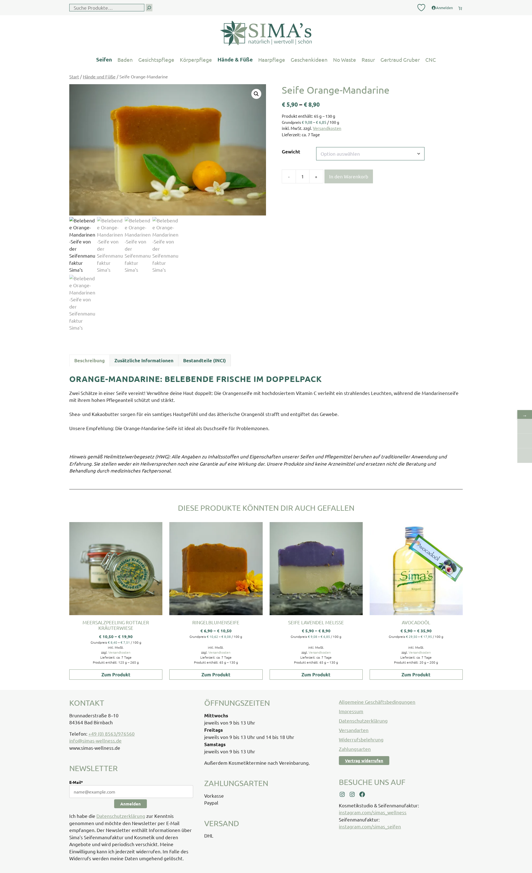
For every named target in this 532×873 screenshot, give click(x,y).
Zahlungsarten (355, 749)
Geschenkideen (309, 59)
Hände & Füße (235, 59)
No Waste (344, 59)
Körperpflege (196, 59)
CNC (430, 59)
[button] (256, 94)
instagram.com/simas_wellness (372, 812)
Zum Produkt (116, 674)
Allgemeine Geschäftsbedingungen (377, 702)
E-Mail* (76, 782)
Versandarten (354, 730)
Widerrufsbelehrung (361, 739)
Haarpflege (271, 59)
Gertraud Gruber (400, 59)
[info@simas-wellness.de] (524, 455)
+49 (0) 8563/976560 (111, 733)
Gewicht (291, 152)
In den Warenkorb (348, 176)
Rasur (368, 59)
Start (74, 76)
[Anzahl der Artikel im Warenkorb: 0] (460, 7)
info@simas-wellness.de (95, 740)
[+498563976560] (524, 426)
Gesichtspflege (156, 59)
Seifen (104, 59)
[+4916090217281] (524, 441)
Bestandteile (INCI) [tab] (204, 360)
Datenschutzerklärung (120, 816)
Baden (125, 59)
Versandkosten (327, 128)
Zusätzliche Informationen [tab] (143, 360)
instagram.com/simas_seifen (370, 826)
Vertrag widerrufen (364, 760)
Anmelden (130, 804)
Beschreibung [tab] (89, 360)
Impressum (351, 711)
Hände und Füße (99, 76)
